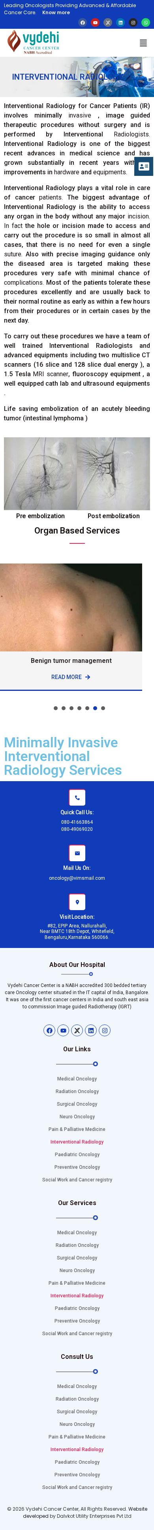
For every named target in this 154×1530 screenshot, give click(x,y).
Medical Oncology (77, 1079)
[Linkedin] (120, 22)
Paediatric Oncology (77, 1154)
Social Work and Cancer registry (77, 1180)
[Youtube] (95, 22)
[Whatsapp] (145, 22)
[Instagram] (133, 22)
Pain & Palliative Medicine (77, 1129)
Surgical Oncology (77, 1104)
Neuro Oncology (77, 1117)
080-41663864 (77, 822)
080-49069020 (77, 829)
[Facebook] (82, 22)
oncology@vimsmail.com (77, 878)
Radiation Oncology (77, 1091)
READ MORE (68, 677)
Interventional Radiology (77, 1142)
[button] (143, 42)
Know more (55, 12)
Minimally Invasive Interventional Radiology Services (63, 756)
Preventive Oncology (77, 1167)
